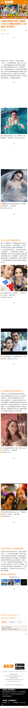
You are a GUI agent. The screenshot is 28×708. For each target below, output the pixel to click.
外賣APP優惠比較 (7, 696)
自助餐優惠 (15, 702)
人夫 (19, 622)
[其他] (26, 31)
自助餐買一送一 (6, 702)
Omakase (12, 622)
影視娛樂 (3, 30)
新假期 (2, 33)
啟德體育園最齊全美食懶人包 (10, 691)
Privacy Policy (17, 681)
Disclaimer (10, 681)
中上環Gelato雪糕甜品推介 (16, 694)
